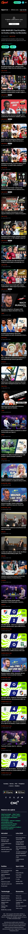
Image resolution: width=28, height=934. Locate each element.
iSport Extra (4, 337)
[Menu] (26, 2)
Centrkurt (3, 361)
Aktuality (3, 531)
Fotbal (2, 434)
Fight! (2, 313)
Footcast (3, 604)
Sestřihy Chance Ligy (6, 628)
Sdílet (6, 47)
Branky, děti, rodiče (6, 483)
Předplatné (17, 2)
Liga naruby (12, 36)
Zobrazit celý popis (7, 43)
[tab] (5, 10)
